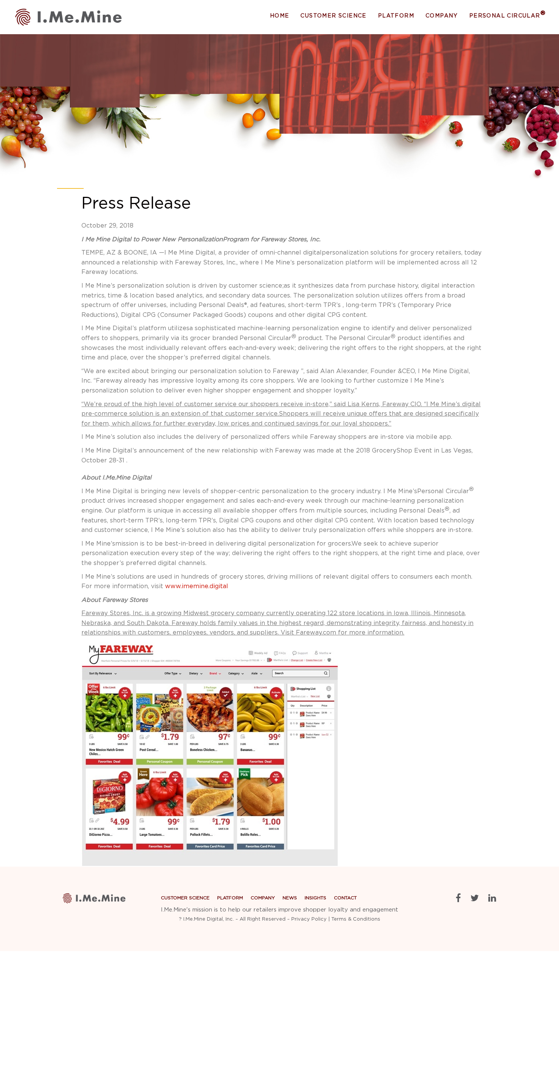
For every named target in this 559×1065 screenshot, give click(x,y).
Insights (439, 59)
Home (279, 16)
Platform (396, 16)
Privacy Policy (309, 919)
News (434, 49)
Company (442, 16)
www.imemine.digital (196, 586)
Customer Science (333, 16)
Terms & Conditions (355, 919)
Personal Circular (507, 15)
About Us (440, 39)
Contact (345, 898)
